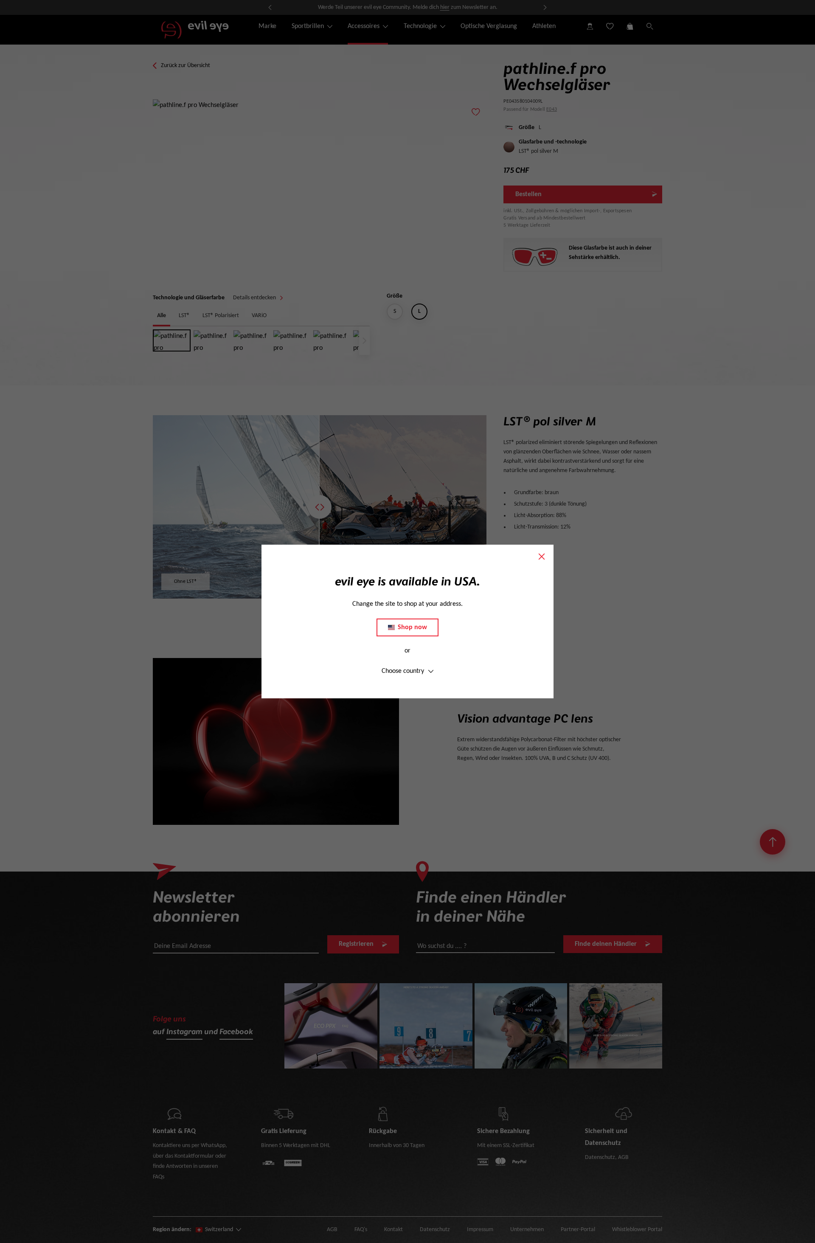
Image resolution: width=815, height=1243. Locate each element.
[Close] (542, 556)
